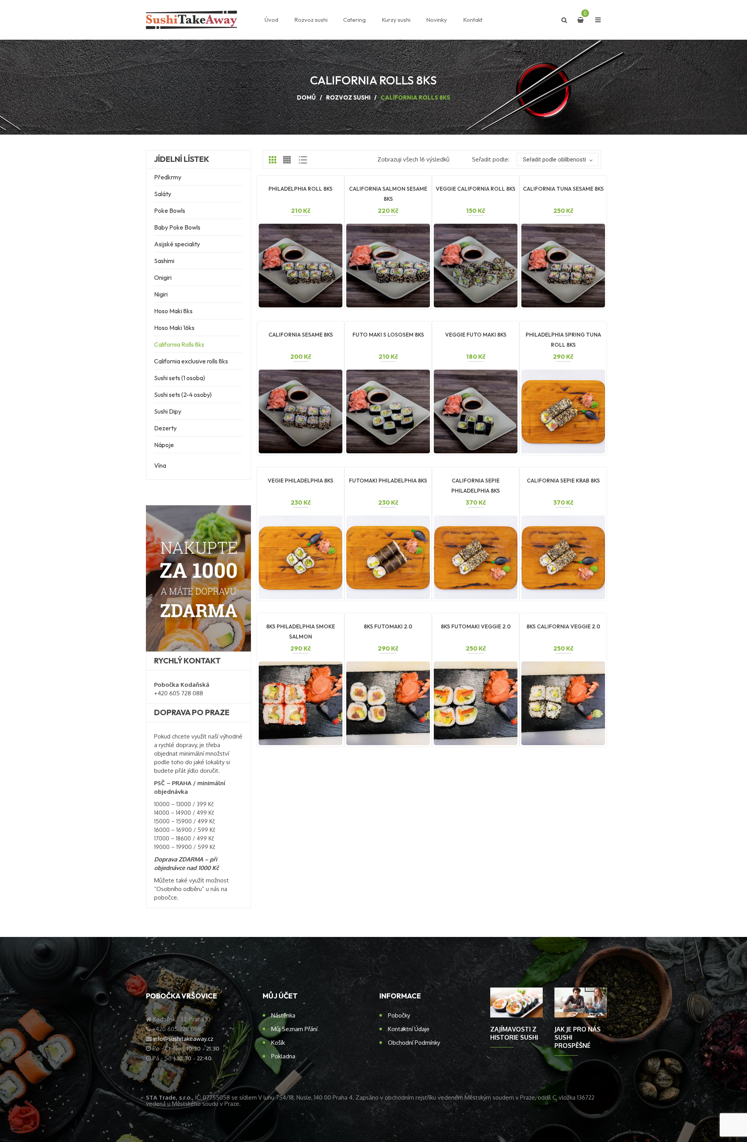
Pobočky (399, 1015)
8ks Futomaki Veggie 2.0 (476, 626)
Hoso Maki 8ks (173, 311)
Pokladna (283, 1056)
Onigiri (163, 277)
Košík (278, 1042)
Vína (160, 465)
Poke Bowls (169, 210)
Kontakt (472, 19)
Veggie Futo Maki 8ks (476, 334)
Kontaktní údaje (409, 1029)
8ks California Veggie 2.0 (563, 626)
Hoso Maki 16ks (174, 328)
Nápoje (164, 445)
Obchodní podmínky (414, 1042)
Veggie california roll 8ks (476, 188)
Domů (306, 97)
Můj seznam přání (294, 1029)
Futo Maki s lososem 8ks (388, 334)
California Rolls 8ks (179, 344)
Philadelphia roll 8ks (300, 188)
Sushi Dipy (167, 411)
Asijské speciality (177, 244)
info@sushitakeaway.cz (183, 1038)
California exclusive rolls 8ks (191, 361)
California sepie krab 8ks (563, 480)
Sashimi (164, 261)
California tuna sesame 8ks (563, 188)
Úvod (271, 19)
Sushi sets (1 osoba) (179, 378)
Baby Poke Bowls (177, 227)
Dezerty (165, 428)
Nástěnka (283, 1015)
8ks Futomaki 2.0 (388, 626)
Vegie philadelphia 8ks (300, 480)
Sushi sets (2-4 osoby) (183, 394)
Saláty (162, 194)
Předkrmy (167, 177)
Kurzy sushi (396, 19)
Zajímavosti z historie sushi (514, 1033)
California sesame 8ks (300, 334)
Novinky (436, 19)
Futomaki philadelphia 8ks (388, 480)
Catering (354, 19)
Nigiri (161, 294)
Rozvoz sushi (311, 19)
